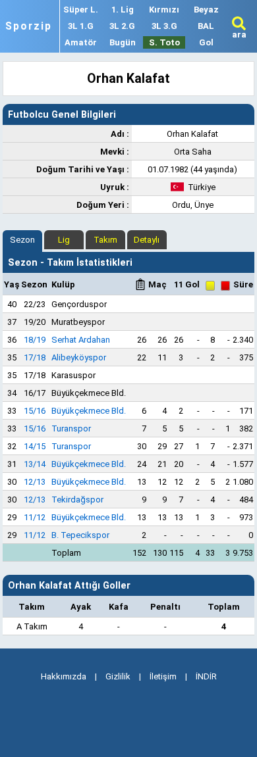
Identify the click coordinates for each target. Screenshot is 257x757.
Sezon (22, 240)
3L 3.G (164, 26)
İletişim (163, 676)
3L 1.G (81, 26)
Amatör (81, 42)
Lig (64, 240)
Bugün (122, 42)
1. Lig (122, 9)
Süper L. (80, 9)
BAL (206, 26)
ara (239, 34)
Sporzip (28, 26)
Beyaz (206, 9)
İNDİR (206, 676)
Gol (206, 42)
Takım (105, 240)
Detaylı (146, 240)
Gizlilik (117, 676)
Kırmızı (164, 9)
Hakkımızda (63, 676)
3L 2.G (122, 26)
